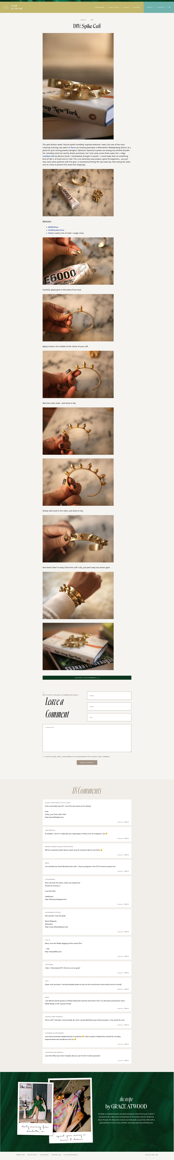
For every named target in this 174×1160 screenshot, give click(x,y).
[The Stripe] (16, 7)
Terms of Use (20, 1154)
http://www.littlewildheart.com (56, 927)
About (150, 7)
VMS (153, 1154)
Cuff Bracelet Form (56, 230)
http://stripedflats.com (53, 952)
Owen (73, 147)
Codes (126, 7)
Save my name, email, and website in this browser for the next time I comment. (77, 756)
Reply (126, 822)
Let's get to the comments (86, 678)
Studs (50, 233)
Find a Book (114, 7)
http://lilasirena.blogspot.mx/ (56, 899)
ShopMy (136, 7)
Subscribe (99, 7)
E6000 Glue (53, 227)
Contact (161, 7)
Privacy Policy (32, 1154)
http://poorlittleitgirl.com (54, 817)
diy (92, 20)
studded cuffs (48, 156)
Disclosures (44, 1154)
